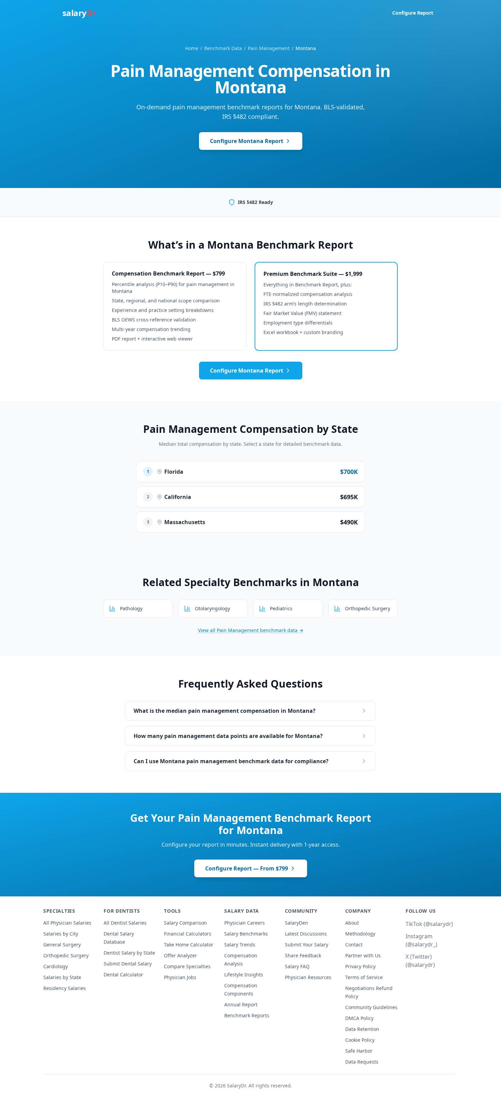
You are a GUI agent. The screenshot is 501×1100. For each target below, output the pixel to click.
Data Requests (361, 1061)
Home (191, 48)
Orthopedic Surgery (66, 955)
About (352, 923)
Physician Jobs (180, 977)
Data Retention (362, 1029)
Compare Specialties (187, 966)
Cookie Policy (360, 1040)
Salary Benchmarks (246, 933)
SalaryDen (296, 923)
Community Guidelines (371, 1007)
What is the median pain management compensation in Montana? (225, 710)
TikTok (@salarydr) (429, 924)
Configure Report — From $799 (246, 868)
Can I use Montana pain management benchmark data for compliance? (231, 761)
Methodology (360, 933)
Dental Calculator (123, 974)
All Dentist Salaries (125, 923)
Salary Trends (239, 944)
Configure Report (412, 13)
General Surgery (62, 944)
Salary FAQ (297, 966)
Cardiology (55, 966)
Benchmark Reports (246, 1015)
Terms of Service (364, 977)
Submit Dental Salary (128, 963)
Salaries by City (60, 933)
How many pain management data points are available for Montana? (228, 736)
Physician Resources (308, 977)
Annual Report (240, 1004)
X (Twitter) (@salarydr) (420, 961)
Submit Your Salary (306, 944)
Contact (354, 944)
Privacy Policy (360, 966)
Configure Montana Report (246, 141)
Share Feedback (303, 955)
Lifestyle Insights (243, 974)
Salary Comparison (185, 923)
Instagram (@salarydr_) (421, 940)
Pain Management (269, 48)
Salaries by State (62, 977)
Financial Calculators (187, 933)
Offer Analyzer (180, 955)
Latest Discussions (306, 933)
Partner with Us (363, 955)
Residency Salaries (64, 988)
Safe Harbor (359, 1051)
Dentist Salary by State (129, 952)
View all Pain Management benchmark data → (250, 630)
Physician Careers (244, 923)
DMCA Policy (359, 1018)
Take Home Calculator (188, 944)
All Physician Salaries (67, 923)
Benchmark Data (223, 48)
